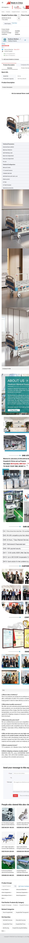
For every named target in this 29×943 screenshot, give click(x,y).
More (3, 931)
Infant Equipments (6, 892)
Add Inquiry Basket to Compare (11, 59)
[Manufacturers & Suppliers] (14, 2)
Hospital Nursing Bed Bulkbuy (19, 928)
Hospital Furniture (16, 11)
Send (15, 795)
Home (3, 11)
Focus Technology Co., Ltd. (20, 936)
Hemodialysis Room (7, 895)
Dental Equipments (21, 895)
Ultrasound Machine (21, 889)
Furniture (8, 11)
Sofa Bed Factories (7, 920)
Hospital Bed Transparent (22, 912)
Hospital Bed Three (7, 924)
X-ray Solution (5, 889)
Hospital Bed (24, 11)
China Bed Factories (21, 920)
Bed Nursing (6, 928)
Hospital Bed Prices (20, 924)
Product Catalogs (24, 886)
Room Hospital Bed (7, 912)
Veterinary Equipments (22, 892)
